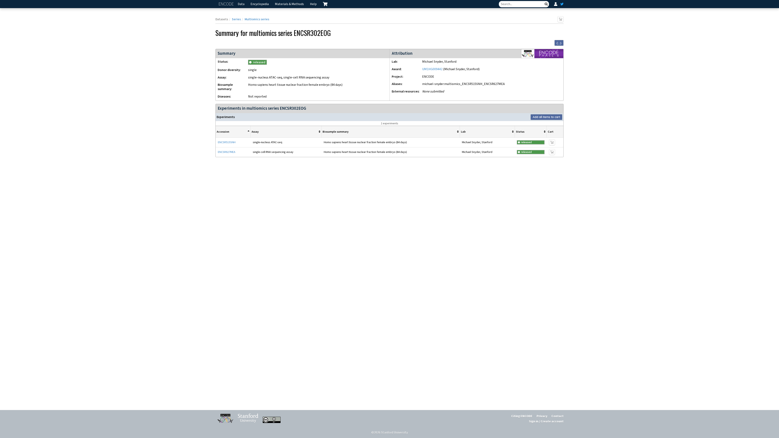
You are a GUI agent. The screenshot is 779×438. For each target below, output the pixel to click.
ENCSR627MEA (226, 152)
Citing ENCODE (522, 416)
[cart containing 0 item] (325, 4)
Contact (557, 416)
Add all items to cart (546, 117)
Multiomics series (257, 19)
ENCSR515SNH (227, 142)
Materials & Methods (289, 4)
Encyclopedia (260, 4)
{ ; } (559, 43)
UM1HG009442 (432, 69)
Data (241, 4)
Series (236, 19)
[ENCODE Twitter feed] (562, 4)
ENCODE (226, 4)
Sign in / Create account (546, 421)
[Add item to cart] (560, 19)
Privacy (542, 416)
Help (313, 4)
